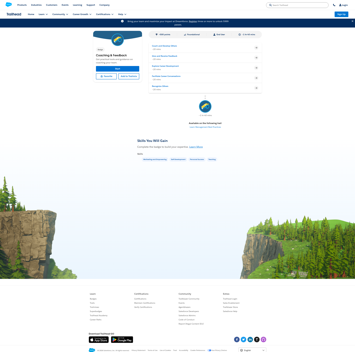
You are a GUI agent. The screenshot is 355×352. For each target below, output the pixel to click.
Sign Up (341, 14)
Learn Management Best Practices (205, 127)
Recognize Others (160, 86)
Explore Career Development (165, 66)
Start (117, 68)
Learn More (196, 146)
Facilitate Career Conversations (166, 76)
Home (31, 14)
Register (193, 21)
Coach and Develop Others (164, 46)
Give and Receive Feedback (164, 56)
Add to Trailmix (129, 76)
